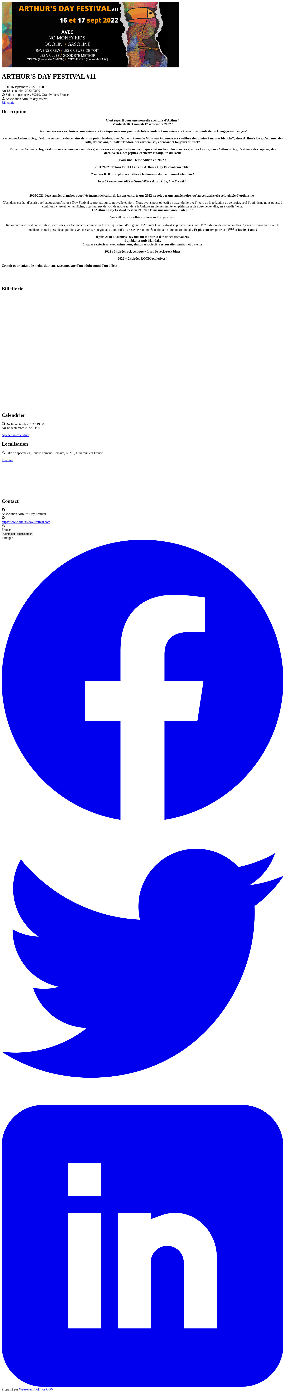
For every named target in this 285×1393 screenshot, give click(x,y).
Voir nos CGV (43, 1389)
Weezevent (26, 1389)
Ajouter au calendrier (15, 435)
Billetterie (8, 102)
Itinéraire (7, 460)
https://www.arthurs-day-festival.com (26, 522)
